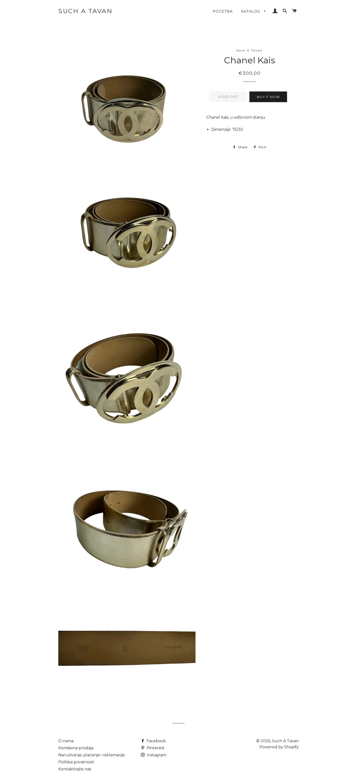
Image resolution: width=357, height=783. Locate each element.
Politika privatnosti (76, 762)
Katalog (251, 11)
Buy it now (268, 97)
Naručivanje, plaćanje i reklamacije (91, 755)
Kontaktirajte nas (74, 769)
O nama (66, 741)
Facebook (156, 741)
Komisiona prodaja (76, 748)
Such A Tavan (85, 11)
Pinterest (155, 748)
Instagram (156, 755)
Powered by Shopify (279, 747)
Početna (223, 11)
